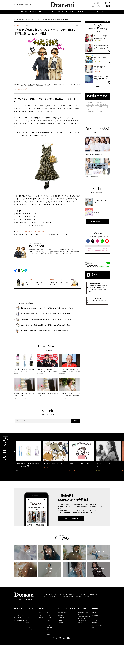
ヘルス (48, 620)
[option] (28, 456)
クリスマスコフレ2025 (31, 625)
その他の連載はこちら (97, 221)
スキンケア (29, 615)
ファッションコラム (29, 19)
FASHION (23, 12)
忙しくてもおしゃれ (92, 106)
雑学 (40, 612)
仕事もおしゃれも (103, 106)
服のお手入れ (104, 104)
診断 (97, 104)
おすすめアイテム (18, 617)
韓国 (89, 109)
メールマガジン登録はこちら (97, 246)
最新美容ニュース (30, 622)
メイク (28, 612)
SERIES (91, 12)
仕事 (40, 615)
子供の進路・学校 (62, 622)
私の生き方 (49, 630)
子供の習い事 (61, 620)
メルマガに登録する (70, 518)
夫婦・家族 (49, 627)
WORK (41, 12)
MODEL (72, 12)
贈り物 (48, 634)
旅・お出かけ (50, 625)
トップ (15, 19)
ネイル (28, 627)
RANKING (100, 12)
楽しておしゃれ (99, 111)
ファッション (21, 19)
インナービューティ (31, 630)
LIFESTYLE (50, 12)
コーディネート (17, 612)
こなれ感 (100, 102)
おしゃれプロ (38, 19)
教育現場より (61, 617)
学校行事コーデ (61, 615)
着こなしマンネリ (91, 102)
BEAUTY (33, 12)
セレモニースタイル (97, 109)
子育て (48, 622)
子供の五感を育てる (62, 612)
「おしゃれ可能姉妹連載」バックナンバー (29, 231)
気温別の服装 (91, 111)
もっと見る (97, 86)
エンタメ (49, 617)
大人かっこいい (91, 113)
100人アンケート (51, 632)
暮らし (48, 612)
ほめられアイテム (22, 89)
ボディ (28, 620)
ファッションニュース (19, 620)
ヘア (27, 617)
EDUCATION (62, 12)
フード (48, 615)
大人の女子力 (91, 104)
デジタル (41, 617)
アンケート (96, 274)
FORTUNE (82, 12)
